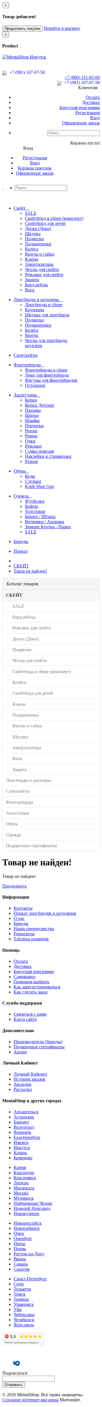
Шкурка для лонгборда (47, 314)
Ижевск (21, 1142)
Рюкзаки (33, 446)
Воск (30, 289)
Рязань (20, 1258)
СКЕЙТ (21, 565)
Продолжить (14, 886)
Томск (20, 1294)
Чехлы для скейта (42, 269)
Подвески (34, 238)
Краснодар (24, 1172)
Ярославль (24, 1324)
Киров (20, 1167)
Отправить (14, 1385)
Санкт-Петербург (30, 1278)
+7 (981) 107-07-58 (26, 72)
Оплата (93, 97)
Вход (95, 117)
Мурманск (24, 1198)
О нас (19, 918)
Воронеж (22, 1132)
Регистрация (87, 112)
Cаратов (21, 1269)
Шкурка (33, 233)
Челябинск (24, 1319)
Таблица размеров (31, 938)
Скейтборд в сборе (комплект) (54, 218)
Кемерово (23, 1157)
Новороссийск (28, 1223)
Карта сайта (25, 1019)
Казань (20, 1152)
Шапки (32, 415)
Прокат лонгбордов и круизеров (45, 913)
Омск (19, 1233)
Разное (31, 461)
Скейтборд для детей (45, 223)
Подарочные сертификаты (39, 1046)
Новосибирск (27, 1228)
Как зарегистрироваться (37, 986)
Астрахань (24, 1116)
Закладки (22, 1084)
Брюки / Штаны (40, 516)
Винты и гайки (39, 254)
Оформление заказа (81, 122)
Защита (32, 279)
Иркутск (22, 1147)
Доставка (91, 102)
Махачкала (24, 1187)
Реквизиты (24, 933)
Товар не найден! (30, 571)
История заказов (29, 1079)
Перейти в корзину (62, 28)
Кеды (30, 476)
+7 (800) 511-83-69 (82, 77)
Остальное (35, 385)
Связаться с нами (30, 1014)
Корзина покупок (35, 168)
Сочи (19, 1283)
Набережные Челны (33, 1203)
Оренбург (23, 1238)
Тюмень (21, 1299)
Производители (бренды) (38, 1041)
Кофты (31, 506)
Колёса (31, 249)
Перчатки (34, 425)
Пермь (20, 1248)
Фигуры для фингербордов (51, 380)
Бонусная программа (80, 107)
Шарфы (32, 420)
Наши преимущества (34, 928)
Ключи (31, 259)
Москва (21, 1193)
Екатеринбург (27, 1137)
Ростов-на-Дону (29, 1253)
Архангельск (26, 1111)
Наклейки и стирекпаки (48, 456)
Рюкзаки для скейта (44, 274)
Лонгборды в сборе (43, 304)
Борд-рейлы (36, 284)
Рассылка (23, 1089)
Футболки (34, 501)
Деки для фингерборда (47, 375)
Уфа (18, 1309)
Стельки (33, 481)
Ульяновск (24, 1304)
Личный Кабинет (30, 1074)
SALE (31, 213)
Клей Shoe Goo (39, 486)
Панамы (33, 410)
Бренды (21, 923)
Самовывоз (24, 976)
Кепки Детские (39, 405)
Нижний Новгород (32, 1208)
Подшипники (38, 243)
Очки (30, 441)
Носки (31, 430)
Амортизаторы (39, 264)
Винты (31, 335)
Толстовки (35, 511)
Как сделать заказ (30, 992)
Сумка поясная (39, 451)
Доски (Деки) (38, 228)
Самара (21, 1264)
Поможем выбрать (31, 981)
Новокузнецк (26, 1213)
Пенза (19, 1243)
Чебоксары (24, 1314)
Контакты (23, 908)
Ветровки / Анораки (44, 521)
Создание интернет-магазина (30, 1399)
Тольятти (22, 1289)
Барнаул (21, 1122)
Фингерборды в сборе (46, 370)
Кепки (31, 400)
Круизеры (34, 309)
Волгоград (24, 1127)
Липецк (21, 1182)
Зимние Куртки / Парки (48, 526)
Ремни (31, 435)
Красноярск (25, 1177)
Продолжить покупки (22, 28)
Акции (20, 1051)
